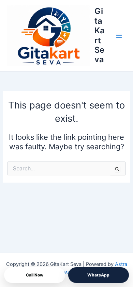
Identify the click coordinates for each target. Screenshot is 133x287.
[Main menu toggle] (119, 36)
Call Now (34, 274)
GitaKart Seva (99, 35)
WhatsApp (98, 274)
